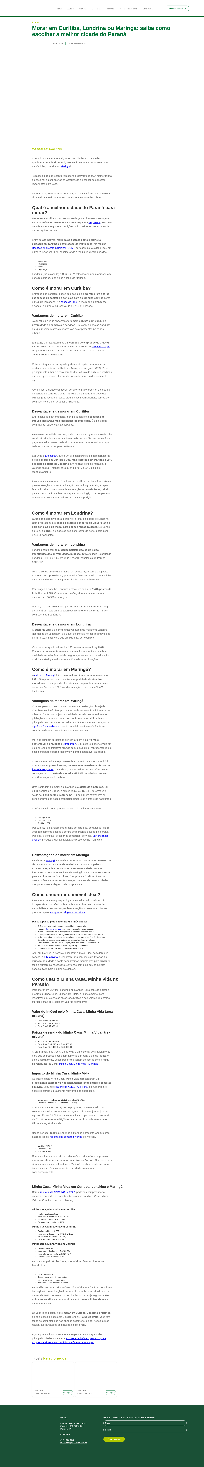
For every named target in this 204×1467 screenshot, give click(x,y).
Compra (82, 9)
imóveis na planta (42, 769)
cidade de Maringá (44, 675)
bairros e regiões (53, 929)
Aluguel (70, 9)
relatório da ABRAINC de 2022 (57, 1192)
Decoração (97, 9)
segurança (94, 222)
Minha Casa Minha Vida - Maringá (78, 1063)
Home (59, 9)
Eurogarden (69, 744)
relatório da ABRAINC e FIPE (71, 1086)
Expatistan (51, 455)
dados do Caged (101, 346)
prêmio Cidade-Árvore (46, 726)
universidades (101, 835)
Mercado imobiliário (128, 9)
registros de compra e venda (66, 1136)
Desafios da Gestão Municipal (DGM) (53, 248)
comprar (55, 912)
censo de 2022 (69, 302)
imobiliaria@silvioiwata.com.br (73, 1443)
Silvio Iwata (148, 9)
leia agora (67, 1392)
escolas (36, 839)
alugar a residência (74, 912)
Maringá (110, 9)
